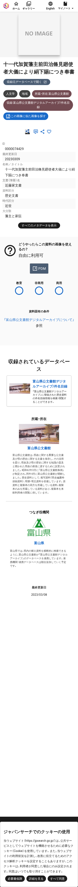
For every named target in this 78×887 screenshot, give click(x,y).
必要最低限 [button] (15, 878)
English (50, 8)
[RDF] (28, 131)
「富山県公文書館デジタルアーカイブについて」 (39, 320)
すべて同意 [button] (57, 878)
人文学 (10, 93)
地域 (25, 93)
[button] (66, 5)
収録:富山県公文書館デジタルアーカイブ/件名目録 (38, 105)
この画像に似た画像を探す (28, 116)
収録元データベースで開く (24, 81)
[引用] (36, 131)
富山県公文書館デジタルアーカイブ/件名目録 (50, 383)
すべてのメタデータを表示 (39, 225)
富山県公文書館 (39, 448)
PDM (42, 269)
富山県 (39, 543)
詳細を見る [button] (36, 878)
